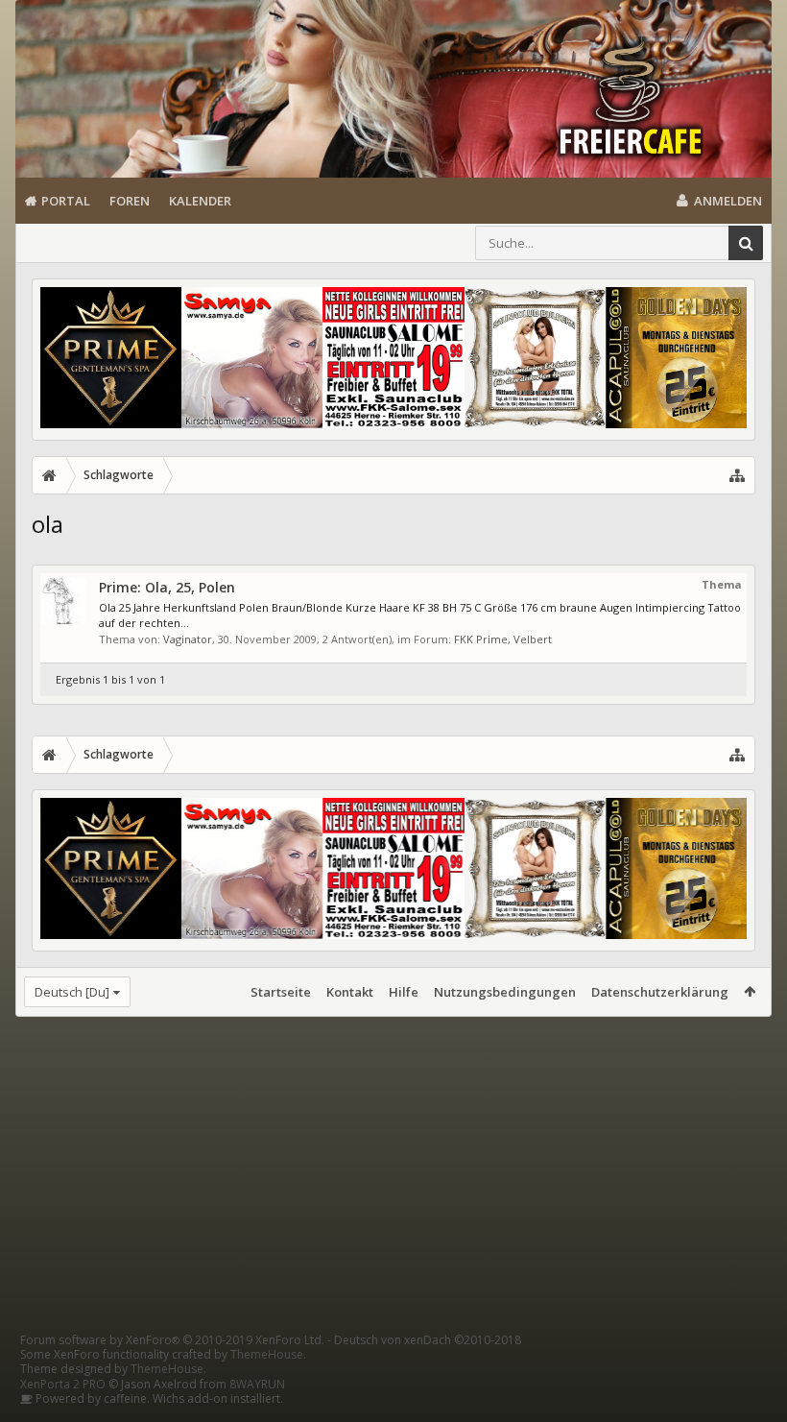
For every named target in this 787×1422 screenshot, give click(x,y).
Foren (129, 200)
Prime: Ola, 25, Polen (167, 587)
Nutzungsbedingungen (505, 991)
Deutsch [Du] (72, 991)
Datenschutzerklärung (659, 991)
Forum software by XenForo (172, 1340)
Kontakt (349, 991)
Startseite (280, 991)
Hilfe (403, 991)
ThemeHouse (266, 1354)
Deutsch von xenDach (427, 1340)
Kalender (200, 200)
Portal (65, 200)
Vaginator (187, 639)
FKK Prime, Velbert (503, 639)
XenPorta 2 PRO (63, 1384)
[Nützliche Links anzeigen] (737, 475)
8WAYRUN (257, 1384)
